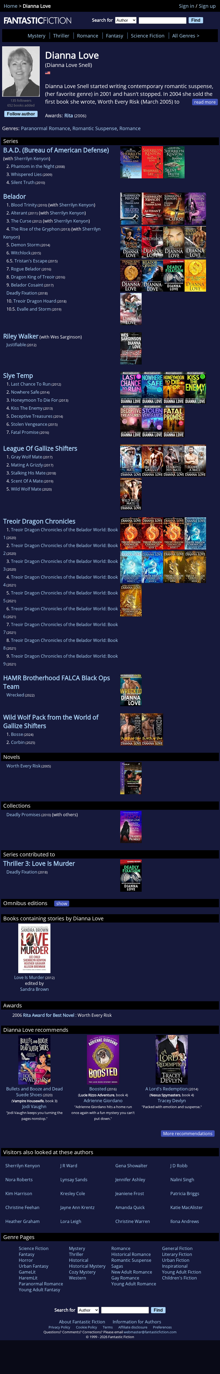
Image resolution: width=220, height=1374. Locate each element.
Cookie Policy (86, 1327)
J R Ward (68, 1166)
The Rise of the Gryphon (35, 229)
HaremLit (28, 1278)
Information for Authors (137, 1322)
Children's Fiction (179, 1278)
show (61, 903)
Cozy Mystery (82, 1272)
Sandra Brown (34, 989)
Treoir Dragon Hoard (34, 301)
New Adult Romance (131, 1272)
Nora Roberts (19, 1180)
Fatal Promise (25, 432)
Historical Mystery (87, 1266)
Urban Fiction (175, 1260)
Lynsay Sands (73, 1180)
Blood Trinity (24, 205)
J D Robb (179, 1166)
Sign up (207, 6)
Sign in (186, 6)
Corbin (18, 742)
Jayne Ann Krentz (77, 1207)
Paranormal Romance (45, 128)
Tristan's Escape (30, 261)
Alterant (19, 213)
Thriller (61, 35)
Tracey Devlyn (172, 1101)
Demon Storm (25, 245)
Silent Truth (23, 182)
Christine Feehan (22, 1207)
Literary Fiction (177, 1254)
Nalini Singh (182, 1180)
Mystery (36, 35)
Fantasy (114, 35)
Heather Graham (22, 1221)
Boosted (97, 1089)
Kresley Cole (72, 1193)
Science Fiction (147, 35)
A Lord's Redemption (166, 1089)
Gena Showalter (131, 1166)
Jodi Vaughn (34, 1106)
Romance (87, 35)
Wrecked (15, 695)
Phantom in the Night (32, 166)
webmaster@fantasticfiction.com (150, 1332)
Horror (26, 1260)
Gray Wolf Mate (26, 457)
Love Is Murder (29, 977)
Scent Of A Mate (27, 481)
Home (10, 6)
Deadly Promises (23, 815)
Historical (78, 1260)
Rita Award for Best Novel (48, 1015)
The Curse (21, 221)
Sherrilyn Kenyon (31, 158)
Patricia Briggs (184, 1193)
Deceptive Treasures (32, 416)
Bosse (17, 734)
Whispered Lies (26, 174)
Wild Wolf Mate (26, 489)
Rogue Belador (26, 269)
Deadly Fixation (21, 293)
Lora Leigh (70, 1221)
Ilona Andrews (184, 1221)
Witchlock (21, 253)
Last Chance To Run (31, 384)
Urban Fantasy (33, 1266)
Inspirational (175, 1266)
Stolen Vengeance (29, 424)
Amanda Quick (130, 1207)
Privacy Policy (59, 1327)
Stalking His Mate (28, 473)
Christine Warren (132, 1221)
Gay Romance (125, 1278)
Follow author (21, 113)
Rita (68, 115)
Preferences (162, 1327)
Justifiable (16, 345)
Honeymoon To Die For (34, 400)
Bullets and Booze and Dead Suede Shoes (34, 1092)
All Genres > (187, 35)
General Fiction (177, 1248)
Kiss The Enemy (26, 408)
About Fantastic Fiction (82, 1322)
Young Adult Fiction (181, 1272)
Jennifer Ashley (130, 1180)
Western (77, 1278)
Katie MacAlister (186, 1207)
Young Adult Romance (133, 1284)
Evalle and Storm (34, 309)
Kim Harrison (18, 1193)
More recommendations (187, 1133)
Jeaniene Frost (129, 1193)
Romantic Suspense (94, 128)
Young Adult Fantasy (39, 1290)
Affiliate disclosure (132, 1327)
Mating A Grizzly (27, 465)
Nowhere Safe (25, 392)
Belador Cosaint (27, 285)
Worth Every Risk (23, 766)
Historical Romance (131, 1254)
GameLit (27, 1272)
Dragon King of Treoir (33, 277)
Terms (108, 1327)
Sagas (117, 1266)
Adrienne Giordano (103, 1101)
